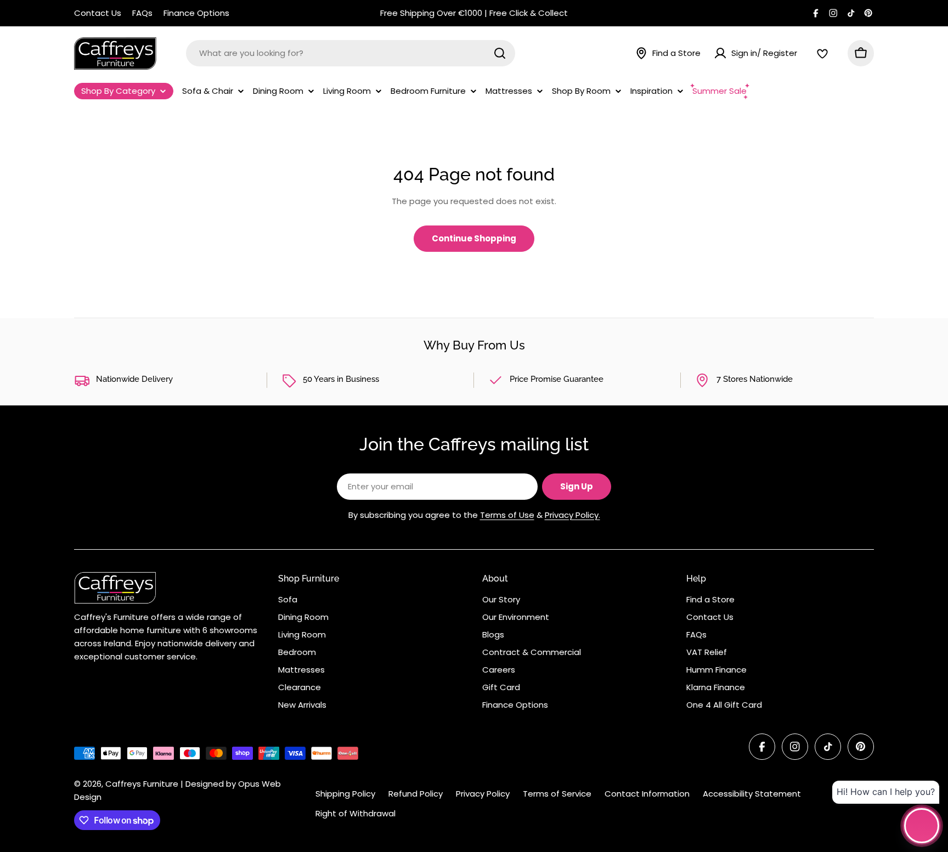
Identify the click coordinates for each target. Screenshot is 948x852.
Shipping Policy (345, 793)
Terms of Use (507, 515)
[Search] (499, 53)
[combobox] (350, 53)
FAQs (142, 13)
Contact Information (647, 793)
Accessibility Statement (752, 793)
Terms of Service (557, 793)
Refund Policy (415, 793)
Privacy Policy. (572, 515)
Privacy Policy (483, 793)
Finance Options (196, 13)
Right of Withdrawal (355, 813)
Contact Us (97, 13)
